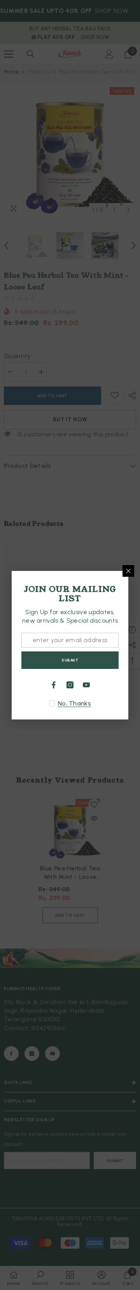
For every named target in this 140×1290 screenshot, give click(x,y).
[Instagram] (70, 685)
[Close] (128, 571)
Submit (70, 660)
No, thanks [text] (74, 703)
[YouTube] (86, 685)
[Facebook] (54, 685)
